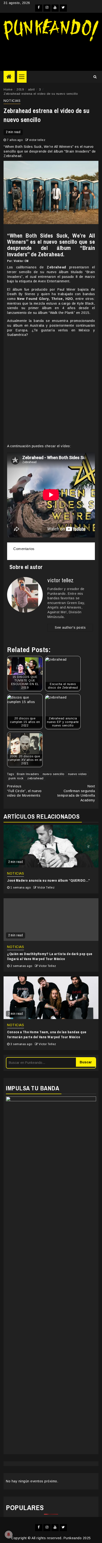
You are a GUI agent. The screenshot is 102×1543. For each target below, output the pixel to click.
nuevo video (77, 774)
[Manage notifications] (8, 1534)
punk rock (16, 778)
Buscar (86, 1062)
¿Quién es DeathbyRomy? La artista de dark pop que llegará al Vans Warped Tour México (49, 956)
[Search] (95, 76)
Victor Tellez (46, 887)
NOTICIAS (12, 101)
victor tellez (37, 140)
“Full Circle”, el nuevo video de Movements (24, 790)
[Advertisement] (51, 54)
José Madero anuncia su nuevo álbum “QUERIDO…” (48, 880)
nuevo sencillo (54, 774)
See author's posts (70, 627)
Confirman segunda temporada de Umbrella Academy (76, 793)
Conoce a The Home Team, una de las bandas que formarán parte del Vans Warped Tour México (46, 1034)
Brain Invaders (28, 774)
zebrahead (35, 778)
